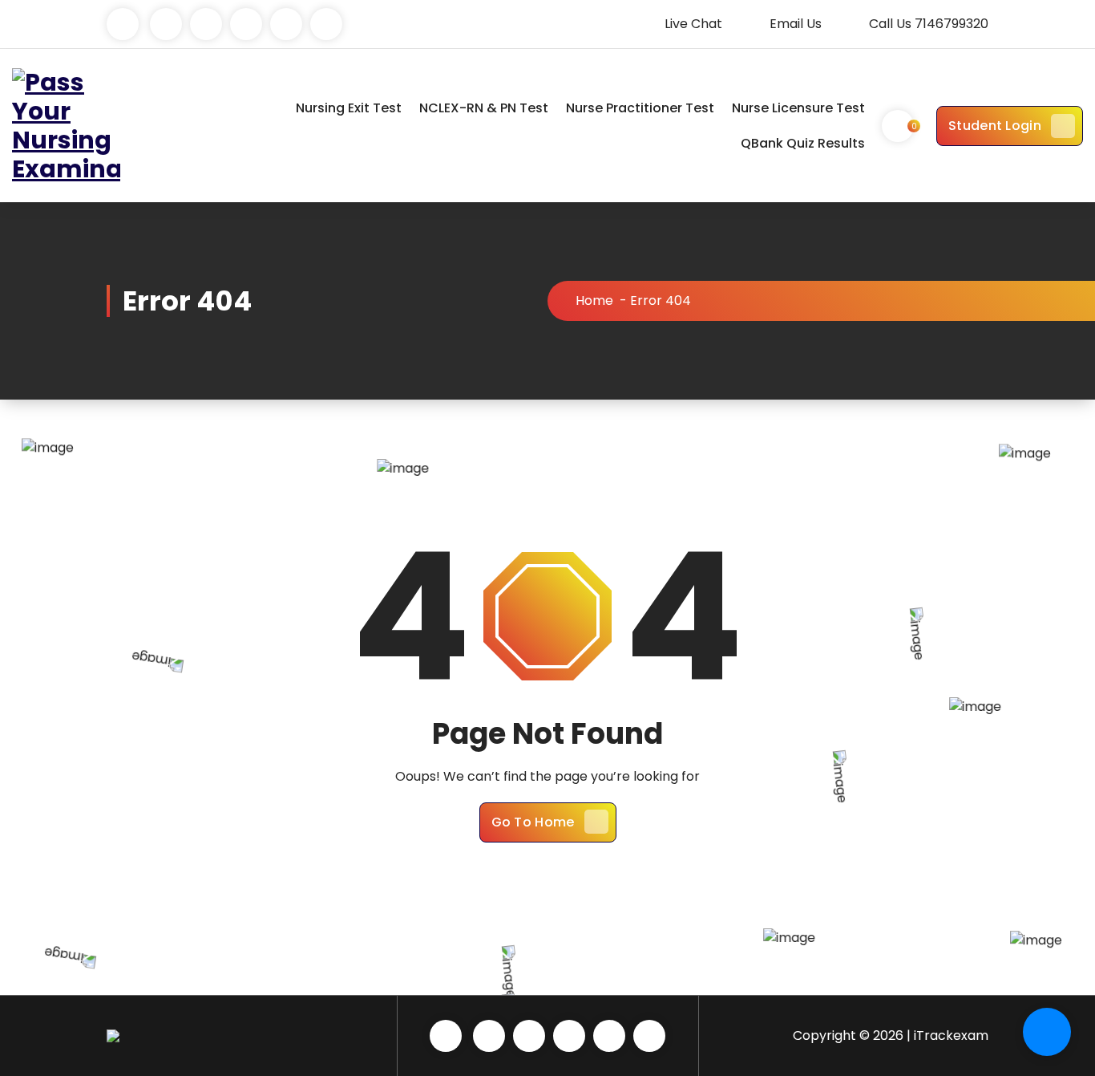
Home (594, 300)
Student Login (994, 125)
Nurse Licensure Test (798, 108)
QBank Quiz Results (803, 143)
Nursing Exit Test (349, 108)
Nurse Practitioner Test (640, 108)
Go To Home (533, 822)
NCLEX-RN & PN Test (483, 108)
